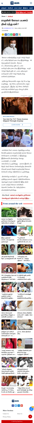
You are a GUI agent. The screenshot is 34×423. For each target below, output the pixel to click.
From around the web (12, 203)
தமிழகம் (3, 8)
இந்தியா (25, 8)
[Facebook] (13, 405)
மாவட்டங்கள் (18, 8)
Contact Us (6, 413)
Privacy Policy (7, 417)
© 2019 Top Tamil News (17, 421)
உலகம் (31, 8)
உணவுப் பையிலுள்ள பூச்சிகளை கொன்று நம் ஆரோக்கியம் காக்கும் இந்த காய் (16, 198)
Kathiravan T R (8, 28)
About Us (19, 413)
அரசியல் (10, 8)
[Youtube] (21, 405)
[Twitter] (16, 405)
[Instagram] (19, 405)
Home (3, 16)
